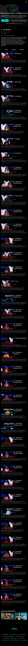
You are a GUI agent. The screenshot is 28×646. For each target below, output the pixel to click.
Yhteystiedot (21, 638)
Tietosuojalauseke (21, 634)
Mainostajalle (14, 638)
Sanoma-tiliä (19, 23)
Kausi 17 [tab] (14, 49)
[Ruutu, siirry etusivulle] (14, 628)
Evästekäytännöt (5, 640)
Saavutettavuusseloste (8, 636)
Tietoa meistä (23, 640)
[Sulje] (26, 2)
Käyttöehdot (5, 634)
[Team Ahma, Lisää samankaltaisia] (7, 616)
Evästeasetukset (15, 640)
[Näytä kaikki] (14, 616)
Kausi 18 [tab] (6, 49)
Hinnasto (23, 636)
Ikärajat (17, 636)
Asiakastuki (6, 638)
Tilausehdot (12, 634)
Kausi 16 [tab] (22, 49)
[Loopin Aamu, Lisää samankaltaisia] (20, 616)
